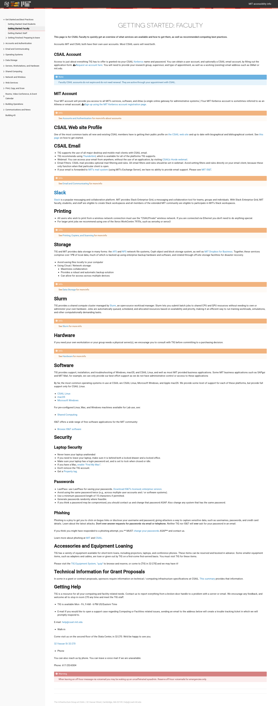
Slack (60, 192)
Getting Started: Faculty (18, 28)
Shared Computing (13, 71)
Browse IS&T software (69, 429)
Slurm (113, 305)
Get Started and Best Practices (19, 19)
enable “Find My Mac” (88, 464)
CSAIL (98, 537)
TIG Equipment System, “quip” (87, 563)
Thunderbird (89, 156)
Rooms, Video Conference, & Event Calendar (21, 96)
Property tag (70, 471)
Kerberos (138, 61)
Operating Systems (14, 54)
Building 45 (10, 115)
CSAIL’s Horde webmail (174, 159)
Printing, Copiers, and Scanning (78, 235)
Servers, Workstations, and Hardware (22, 66)
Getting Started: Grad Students (22, 24)
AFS (114, 251)
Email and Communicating (17, 49)
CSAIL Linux (63, 393)
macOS (61, 397)
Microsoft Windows (68, 400)
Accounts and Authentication (18, 43)
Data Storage (11, 60)
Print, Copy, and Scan (14, 88)
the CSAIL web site (178, 134)
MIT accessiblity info (260, 3)
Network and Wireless (15, 77)
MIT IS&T (206, 169)
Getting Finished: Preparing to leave (24, 37)
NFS (124, 251)
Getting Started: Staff (17, 33)
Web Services (11, 82)
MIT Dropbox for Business (218, 251)
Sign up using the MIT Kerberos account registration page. (115, 104)
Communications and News (18, 109)
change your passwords (146, 530)
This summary (207, 578)
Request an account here (89, 65)
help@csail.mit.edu (72, 622)
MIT (88, 537)
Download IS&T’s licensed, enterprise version (137, 489)
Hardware (68, 356)
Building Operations (14, 104)
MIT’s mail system (98, 169)
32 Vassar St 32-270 (64, 643)
